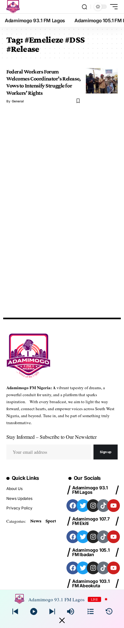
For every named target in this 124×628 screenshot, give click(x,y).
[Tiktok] (103, 505)
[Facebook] (72, 505)
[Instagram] (93, 505)
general (18, 101)
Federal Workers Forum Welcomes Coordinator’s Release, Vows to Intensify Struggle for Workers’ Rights (43, 82)
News (35, 520)
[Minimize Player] (62, 620)
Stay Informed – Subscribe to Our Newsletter (51, 436)
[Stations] (90, 611)
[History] (109, 611)
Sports (51, 520)
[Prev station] (52, 611)
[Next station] (15, 611)
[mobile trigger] (112, 6)
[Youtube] (113, 505)
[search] (84, 7)
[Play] (33, 611)
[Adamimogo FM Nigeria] (13, 6)
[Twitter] (83, 505)
